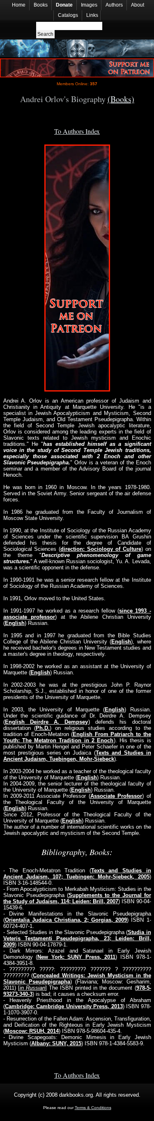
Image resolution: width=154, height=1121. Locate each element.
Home (18, 5)
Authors (114, 5)
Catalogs (68, 15)
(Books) (121, 99)
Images (89, 5)
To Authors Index (77, 131)
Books (41, 5)
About (137, 5)
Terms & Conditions (93, 1107)
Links (92, 15)
